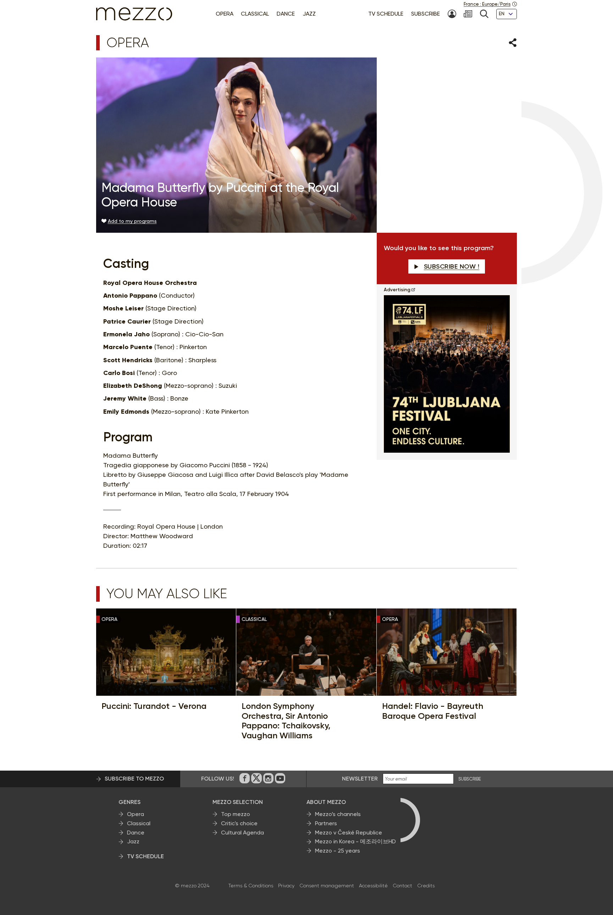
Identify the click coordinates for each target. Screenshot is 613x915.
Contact (402, 885)
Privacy (286, 885)
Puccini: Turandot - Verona (153, 706)
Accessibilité (373, 885)
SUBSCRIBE (469, 779)
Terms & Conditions (250, 885)
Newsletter (360, 778)
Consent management (326, 885)
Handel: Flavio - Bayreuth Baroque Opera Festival (432, 711)
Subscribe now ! (452, 266)
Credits (426, 885)
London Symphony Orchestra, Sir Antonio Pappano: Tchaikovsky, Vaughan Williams (286, 720)
